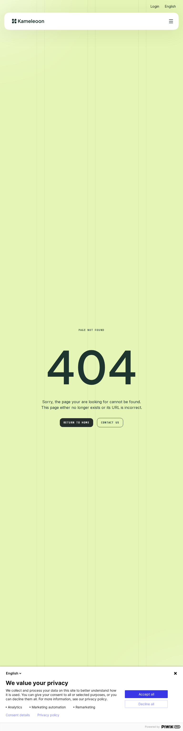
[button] (170, 4)
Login (155, 6)
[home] (28, 21)
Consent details (18, 715)
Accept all (146, 694)
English (12, 673)
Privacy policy (48, 715)
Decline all (146, 704)
